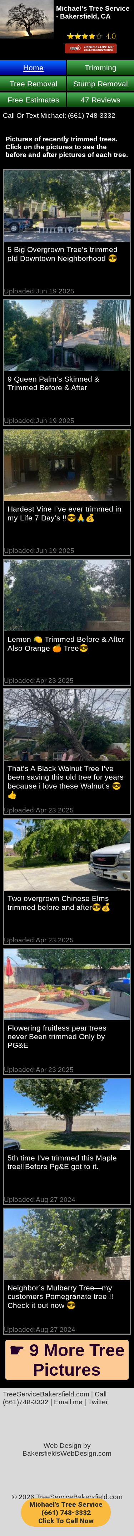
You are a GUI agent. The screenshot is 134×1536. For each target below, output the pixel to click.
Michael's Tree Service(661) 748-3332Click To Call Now (66, 1512)
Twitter (98, 1402)
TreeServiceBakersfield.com (46, 1394)
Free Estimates (33, 100)
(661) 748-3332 (91, 115)
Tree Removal (34, 84)
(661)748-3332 (26, 1402)
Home (33, 68)
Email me (68, 1402)
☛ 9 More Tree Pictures (67, 1360)
